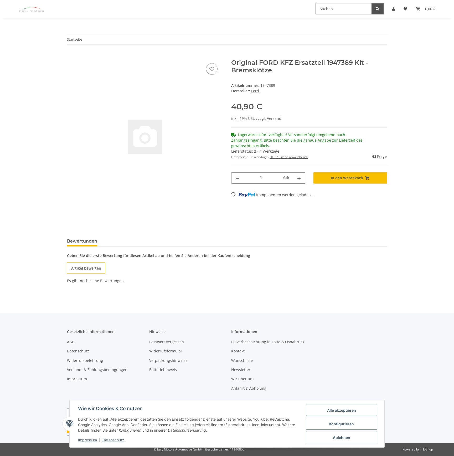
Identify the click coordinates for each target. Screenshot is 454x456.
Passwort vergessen (166, 341)
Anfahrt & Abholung (248, 388)
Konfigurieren (341, 424)
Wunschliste (242, 360)
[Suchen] (378, 8)
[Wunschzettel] (212, 69)
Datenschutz (113, 440)
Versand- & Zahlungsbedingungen (97, 369)
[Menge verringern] (237, 178)
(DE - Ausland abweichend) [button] (288, 157)
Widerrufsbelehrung (85, 360)
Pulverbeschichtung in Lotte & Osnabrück (267, 341)
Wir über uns (242, 378)
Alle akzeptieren (341, 410)
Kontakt (238, 350)
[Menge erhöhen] (299, 178)
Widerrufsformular (165, 350)
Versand (274, 118)
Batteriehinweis (163, 369)
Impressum (87, 440)
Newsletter (240, 369)
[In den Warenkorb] (71, 56)
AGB (70, 341)
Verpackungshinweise (168, 360)
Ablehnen (341, 437)
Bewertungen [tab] (82, 241)
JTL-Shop (426, 449)
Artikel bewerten (86, 268)
